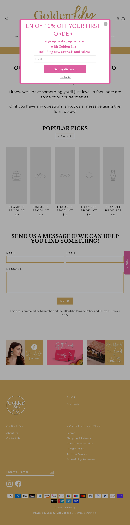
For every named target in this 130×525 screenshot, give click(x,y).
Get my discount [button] (65, 69)
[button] (105, 24)
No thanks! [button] (65, 77)
